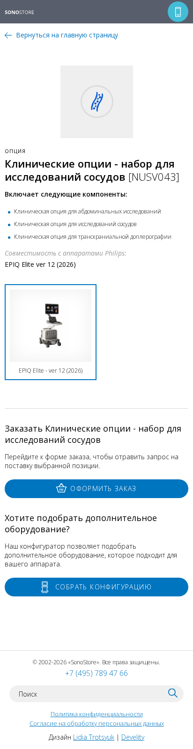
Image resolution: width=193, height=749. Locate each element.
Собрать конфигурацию (103, 586)
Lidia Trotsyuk (93, 737)
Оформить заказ (103, 488)
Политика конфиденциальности (97, 714)
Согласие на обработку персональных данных (97, 723)
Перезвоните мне (178, 11)
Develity (132, 737)
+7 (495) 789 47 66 (96, 673)
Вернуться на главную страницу (67, 34)
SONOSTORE (25, 12)
